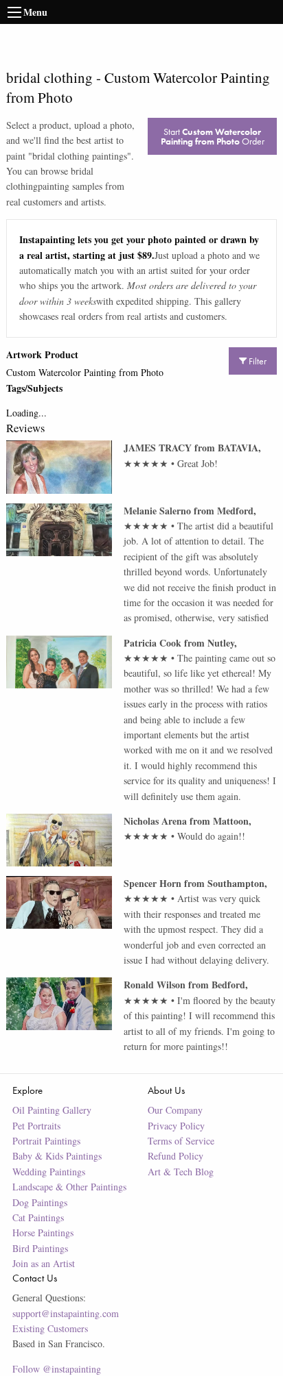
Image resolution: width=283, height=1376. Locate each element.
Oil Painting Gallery (51, 1109)
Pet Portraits (36, 1125)
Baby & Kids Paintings (57, 1155)
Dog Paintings (39, 1202)
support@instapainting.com (65, 1313)
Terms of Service (181, 1140)
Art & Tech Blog (181, 1171)
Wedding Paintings (48, 1171)
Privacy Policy (176, 1125)
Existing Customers (50, 1328)
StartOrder (212, 136)
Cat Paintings (38, 1217)
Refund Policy (175, 1155)
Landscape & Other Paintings (69, 1186)
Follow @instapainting (56, 1368)
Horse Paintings (42, 1232)
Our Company (175, 1109)
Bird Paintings (40, 1248)
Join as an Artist (43, 1263)
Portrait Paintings (46, 1140)
